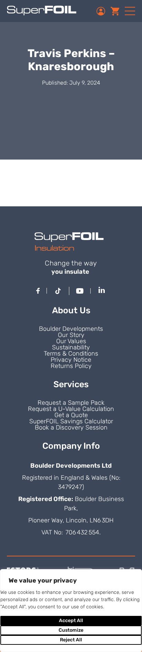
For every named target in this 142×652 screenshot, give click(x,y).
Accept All (71, 620)
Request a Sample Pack (71, 402)
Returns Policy (71, 366)
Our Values (71, 341)
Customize (71, 630)
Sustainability (71, 347)
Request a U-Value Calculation (71, 409)
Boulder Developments (71, 329)
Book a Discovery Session (71, 427)
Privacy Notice (71, 359)
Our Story (71, 335)
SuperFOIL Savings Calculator (71, 421)
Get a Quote (71, 415)
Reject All (71, 640)
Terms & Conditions (71, 353)
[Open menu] (130, 11)
